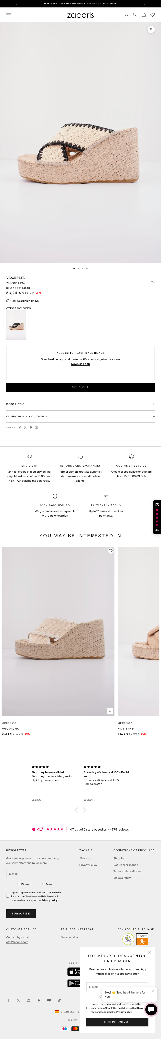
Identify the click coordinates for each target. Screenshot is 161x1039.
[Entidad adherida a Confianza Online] (135, 939)
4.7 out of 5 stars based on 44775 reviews (99, 829)
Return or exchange (125, 865)
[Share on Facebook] (19, 427)
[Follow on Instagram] (29, 1000)
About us (85, 858)
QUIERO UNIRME (117, 1022)
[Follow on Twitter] (18, 1000)
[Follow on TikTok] (59, 1000)
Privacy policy (124, 1011)
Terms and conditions (127, 871)
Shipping (119, 858)
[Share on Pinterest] (30, 427)
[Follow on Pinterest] (39, 1000)
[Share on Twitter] (25, 427)
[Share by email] (36, 427)
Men (49, 884)
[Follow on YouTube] (49, 1000)
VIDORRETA (15, 278)
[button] (77, 810)
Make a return (122, 878)
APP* (99, 3)
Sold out (80, 387)
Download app (80, 364)
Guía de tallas (70, 937)
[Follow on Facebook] (8, 1000)
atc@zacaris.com (17, 942)
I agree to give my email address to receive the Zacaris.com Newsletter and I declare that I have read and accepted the (117, 1008)
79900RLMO (10, 728)
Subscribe (21, 913)
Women (26, 884)
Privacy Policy (88, 865)
